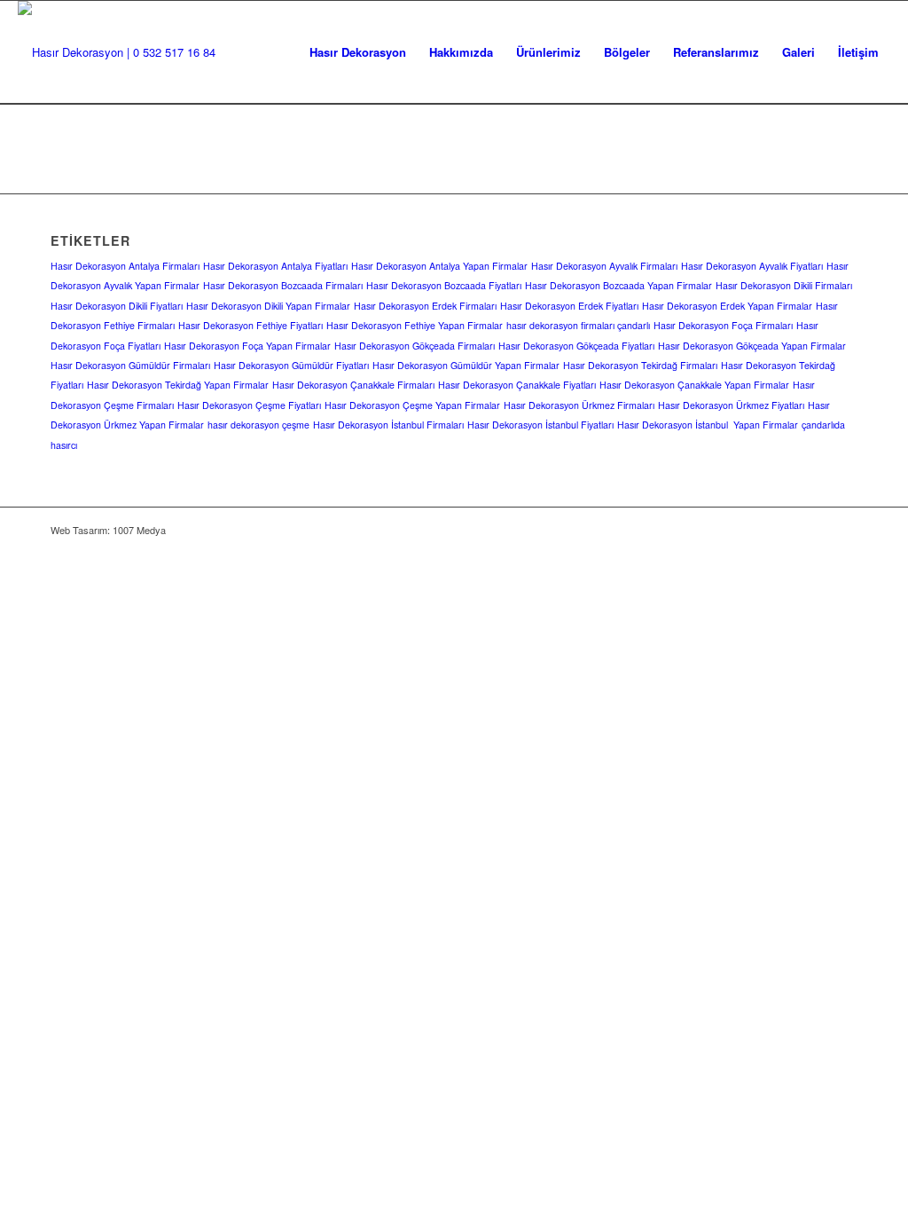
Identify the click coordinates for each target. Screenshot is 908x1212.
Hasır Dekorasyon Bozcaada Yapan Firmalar (618, 285)
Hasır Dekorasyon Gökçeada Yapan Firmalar (752, 345)
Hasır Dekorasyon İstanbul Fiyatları (540, 424)
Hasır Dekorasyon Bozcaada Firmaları (283, 285)
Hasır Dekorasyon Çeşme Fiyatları (249, 405)
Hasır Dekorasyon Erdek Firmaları (425, 305)
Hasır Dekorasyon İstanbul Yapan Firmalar (707, 424)
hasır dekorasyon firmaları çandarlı (578, 325)
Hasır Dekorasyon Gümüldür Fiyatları (291, 365)
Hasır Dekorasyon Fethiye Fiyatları (250, 325)
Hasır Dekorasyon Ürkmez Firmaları (579, 405)
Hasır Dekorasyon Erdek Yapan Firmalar (727, 305)
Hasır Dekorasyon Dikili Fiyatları (117, 305)
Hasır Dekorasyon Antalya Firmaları (125, 265)
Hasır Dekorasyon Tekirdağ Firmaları (640, 365)
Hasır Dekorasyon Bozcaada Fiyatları (443, 285)
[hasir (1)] (116, 52)
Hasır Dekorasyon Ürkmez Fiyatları (731, 405)
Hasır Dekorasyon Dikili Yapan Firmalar (268, 305)
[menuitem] (358, 52)
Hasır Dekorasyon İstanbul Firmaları (388, 424)
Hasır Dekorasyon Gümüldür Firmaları (130, 365)
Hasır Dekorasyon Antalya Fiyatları (275, 265)
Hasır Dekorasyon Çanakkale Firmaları (353, 384)
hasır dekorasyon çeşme (258, 424)
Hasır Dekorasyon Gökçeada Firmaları (414, 345)
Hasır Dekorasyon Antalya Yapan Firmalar (439, 265)
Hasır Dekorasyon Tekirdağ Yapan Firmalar (178, 384)
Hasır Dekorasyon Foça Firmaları (723, 325)
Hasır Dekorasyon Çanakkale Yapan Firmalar (694, 384)
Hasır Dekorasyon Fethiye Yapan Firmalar (414, 325)
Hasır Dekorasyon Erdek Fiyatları (569, 305)
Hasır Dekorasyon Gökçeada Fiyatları (576, 345)
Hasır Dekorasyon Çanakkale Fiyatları (517, 384)
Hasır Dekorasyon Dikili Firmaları (784, 285)
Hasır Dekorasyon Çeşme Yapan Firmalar (412, 405)
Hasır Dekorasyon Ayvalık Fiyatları (752, 265)
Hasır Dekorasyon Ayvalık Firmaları (604, 265)
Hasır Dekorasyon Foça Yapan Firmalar (247, 345)
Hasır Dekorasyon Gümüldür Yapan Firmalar (466, 365)
